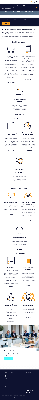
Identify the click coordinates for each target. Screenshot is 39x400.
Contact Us (13, 376)
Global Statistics (6, 379)
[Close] (37, 7)
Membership (7, 373)
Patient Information (7, 376)
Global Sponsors (12, 374)
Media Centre (7, 381)
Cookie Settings (5, 397)
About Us (6, 372)
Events (12, 372)
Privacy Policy (28, 372)
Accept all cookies (14, 397)
